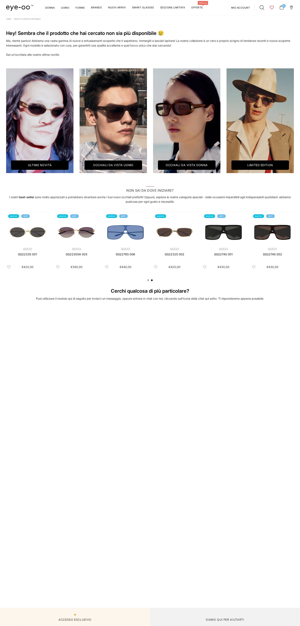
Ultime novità (40, 165)
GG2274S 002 (272, 254)
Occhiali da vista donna (187, 165)
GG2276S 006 (125, 254)
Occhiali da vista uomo (113, 165)
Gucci (27, 249)
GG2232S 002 (174, 254)
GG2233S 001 (27, 254)
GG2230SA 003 (76, 254)
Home (8, 19)
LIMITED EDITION (260, 165)
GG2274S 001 (223, 254)
